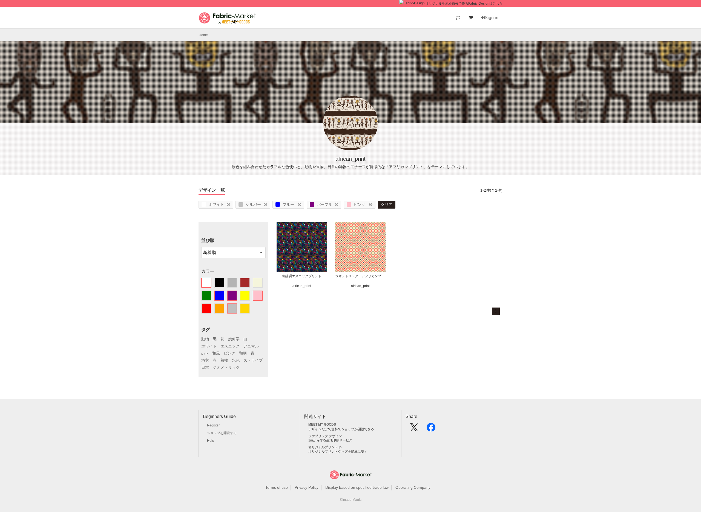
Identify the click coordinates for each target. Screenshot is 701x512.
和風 (216, 353)
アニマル (251, 346)
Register (213, 425)
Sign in (491, 17)
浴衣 (205, 360)
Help (210, 441)
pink (204, 353)
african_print (301, 286)
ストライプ (253, 360)
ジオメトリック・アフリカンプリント (360, 276)
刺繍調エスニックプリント (301, 276)
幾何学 (234, 339)
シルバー (253, 204)
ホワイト (216, 204)
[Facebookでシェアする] (431, 429)
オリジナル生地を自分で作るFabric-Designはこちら (464, 3)
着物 (224, 360)
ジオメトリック (226, 367)
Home (203, 35)
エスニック (230, 346)
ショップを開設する (222, 433)
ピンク (360, 204)
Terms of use (276, 487)
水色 (236, 360)
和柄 (243, 353)
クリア (386, 204)
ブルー (289, 204)
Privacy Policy (306, 487)
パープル (324, 204)
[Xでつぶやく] (414, 429)
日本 (205, 367)
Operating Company (412, 487)
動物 (205, 339)
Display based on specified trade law (357, 487)
